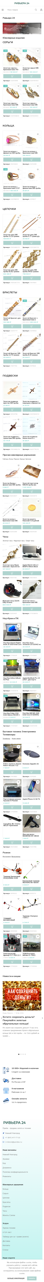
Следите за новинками (21, 1072)
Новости (10, 1013)
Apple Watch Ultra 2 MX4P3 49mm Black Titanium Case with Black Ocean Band (30, 567)
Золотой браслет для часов (12, 319)
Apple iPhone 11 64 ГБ (31, 799)
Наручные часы (19, 541)
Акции (5, 1013)
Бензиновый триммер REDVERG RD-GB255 (31, 881)
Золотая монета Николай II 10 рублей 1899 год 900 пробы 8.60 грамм (31, 521)
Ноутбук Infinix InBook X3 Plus (12, 679)
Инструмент (7, 856)
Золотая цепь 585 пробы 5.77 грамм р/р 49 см (31, 236)
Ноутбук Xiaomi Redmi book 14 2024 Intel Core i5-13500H (12, 644)
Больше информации (15, 1278)
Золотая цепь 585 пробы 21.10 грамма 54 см (11, 236)
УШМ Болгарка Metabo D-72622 (29, 954)
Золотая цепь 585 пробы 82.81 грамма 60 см (11, 271)
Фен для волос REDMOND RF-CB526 (31, 835)
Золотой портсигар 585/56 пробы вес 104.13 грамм (30, 484)
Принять (32, 1278)
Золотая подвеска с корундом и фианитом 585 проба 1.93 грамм (31, 403)
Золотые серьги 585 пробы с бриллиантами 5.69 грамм (31, 70)
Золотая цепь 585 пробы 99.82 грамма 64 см (31, 271)
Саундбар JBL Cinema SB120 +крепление (11, 824)
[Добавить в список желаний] (18, 51)
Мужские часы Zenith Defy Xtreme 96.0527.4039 (11, 602)
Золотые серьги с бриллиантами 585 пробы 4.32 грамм (10, 104)
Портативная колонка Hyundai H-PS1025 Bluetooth (12, 800)
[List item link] (22, 1154)
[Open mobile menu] (3, 10)
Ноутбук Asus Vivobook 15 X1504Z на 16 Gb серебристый (32, 644)
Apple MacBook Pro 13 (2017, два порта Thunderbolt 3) (31, 679)
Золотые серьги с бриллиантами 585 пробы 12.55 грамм (30, 104)
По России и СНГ (19, 1082)
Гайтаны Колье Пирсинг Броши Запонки (17, 459)
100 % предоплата (19, 1102)
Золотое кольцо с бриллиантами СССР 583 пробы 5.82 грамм (12, 188)
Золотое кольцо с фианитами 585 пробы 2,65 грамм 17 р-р (32, 188)
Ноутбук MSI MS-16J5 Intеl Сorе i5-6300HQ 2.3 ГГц (31, 714)
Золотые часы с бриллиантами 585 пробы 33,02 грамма (30, 602)
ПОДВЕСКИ (10, 375)
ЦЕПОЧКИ (9, 208)
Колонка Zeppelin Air (31, 764)
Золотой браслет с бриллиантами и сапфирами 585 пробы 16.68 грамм (31, 320)
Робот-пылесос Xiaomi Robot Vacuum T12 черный (12, 765)
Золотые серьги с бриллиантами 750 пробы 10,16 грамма (11, 69)
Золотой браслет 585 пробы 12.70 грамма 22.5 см (11, 355)
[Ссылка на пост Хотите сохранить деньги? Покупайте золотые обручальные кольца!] (22, 995)
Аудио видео (16, 738)
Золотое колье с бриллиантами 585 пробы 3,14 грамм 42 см (12, 520)
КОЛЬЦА (8, 125)
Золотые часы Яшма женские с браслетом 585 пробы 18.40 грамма (11, 567)
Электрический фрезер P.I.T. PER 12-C (12, 954)
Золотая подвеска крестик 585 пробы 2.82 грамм (10, 403)
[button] (5, 28)
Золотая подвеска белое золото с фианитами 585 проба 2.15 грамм (31, 439)
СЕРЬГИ (8, 42)
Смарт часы (30, 541)
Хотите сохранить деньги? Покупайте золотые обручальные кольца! (18, 1020)
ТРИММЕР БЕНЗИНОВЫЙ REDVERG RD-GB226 (11, 920)
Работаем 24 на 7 (19, 1092)
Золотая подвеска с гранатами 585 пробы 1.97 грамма (12, 438)
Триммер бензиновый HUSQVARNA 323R (11, 877)
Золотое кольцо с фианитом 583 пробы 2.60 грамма (11, 153)
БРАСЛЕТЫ (10, 292)
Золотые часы (8, 541)
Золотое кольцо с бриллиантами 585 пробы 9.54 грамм (30, 153)
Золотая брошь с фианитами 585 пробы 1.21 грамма (12, 484)
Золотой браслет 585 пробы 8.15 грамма (31, 354)
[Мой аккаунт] (41, 10)
